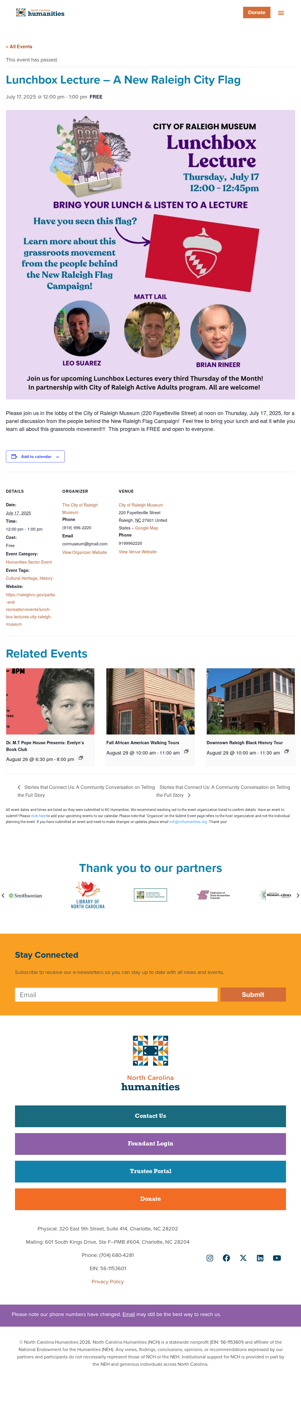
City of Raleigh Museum (141, 505)
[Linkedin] (260, 1257)
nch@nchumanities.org (188, 822)
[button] (281, 12)
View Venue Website (138, 551)
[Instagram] (210, 1257)
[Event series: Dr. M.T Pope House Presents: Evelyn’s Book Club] (81, 758)
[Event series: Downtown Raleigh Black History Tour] (287, 751)
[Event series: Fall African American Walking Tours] (186, 751)
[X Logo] (243, 1257)
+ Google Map (145, 528)
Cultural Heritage (21, 578)
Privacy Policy (108, 1281)
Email (129, 1314)
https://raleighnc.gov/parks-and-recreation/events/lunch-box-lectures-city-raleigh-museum (30, 609)
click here (38, 816)
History (46, 578)
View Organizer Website (84, 552)
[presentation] (50, 701)
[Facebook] (226, 1257)
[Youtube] (277, 1257)
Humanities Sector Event (29, 562)
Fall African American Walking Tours (142, 742)
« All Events (19, 46)
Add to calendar (36, 456)
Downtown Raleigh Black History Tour (245, 742)
